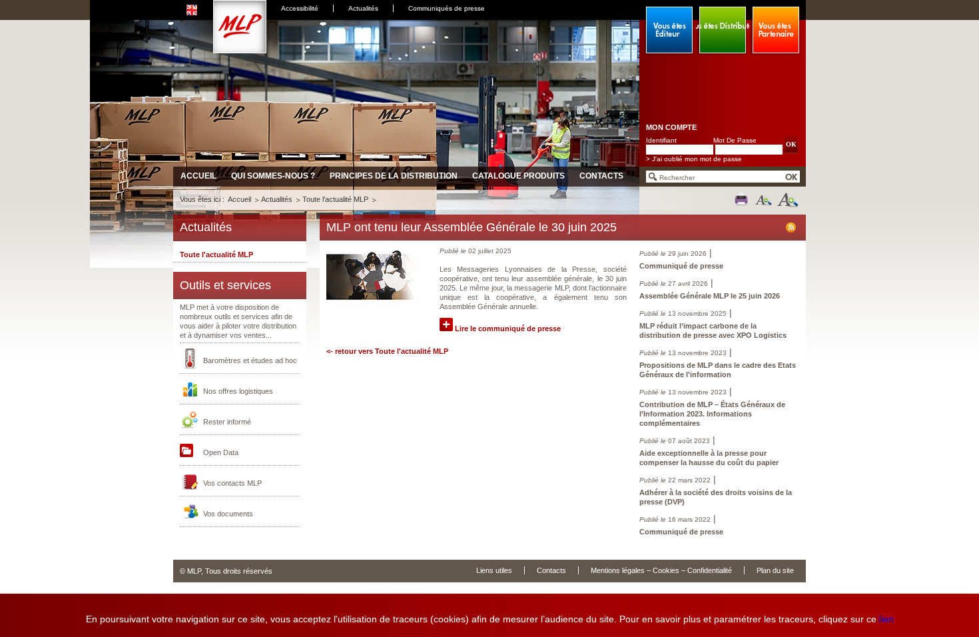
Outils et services (225, 285)
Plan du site (775, 570)
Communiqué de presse (681, 266)
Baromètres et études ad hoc (250, 360)
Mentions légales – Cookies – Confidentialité (661, 570)
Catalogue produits (518, 176)
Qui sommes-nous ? (273, 176)
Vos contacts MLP (232, 483)
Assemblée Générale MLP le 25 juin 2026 (709, 296)
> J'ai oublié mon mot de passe (694, 159)
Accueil (198, 176)
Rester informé (227, 422)
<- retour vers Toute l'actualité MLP (387, 351)
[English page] (193, 7)
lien (886, 619)
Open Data (220, 452)
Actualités (363, 8)
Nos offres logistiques (238, 391)
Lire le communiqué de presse (507, 328)
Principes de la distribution (394, 176)
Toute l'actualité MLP (335, 199)
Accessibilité (299, 8)
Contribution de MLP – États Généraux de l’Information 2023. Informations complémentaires (712, 413)
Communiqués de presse (446, 8)
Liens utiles (494, 570)
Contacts (601, 176)
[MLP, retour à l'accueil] (239, 50)
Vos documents (228, 514)
